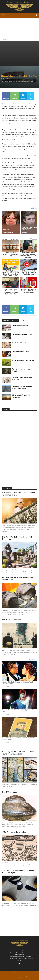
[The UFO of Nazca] (19, 808)
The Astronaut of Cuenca (20, 351)
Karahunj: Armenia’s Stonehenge (23, 360)
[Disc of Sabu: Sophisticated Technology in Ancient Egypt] (19, 888)
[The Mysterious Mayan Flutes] (6, 336)
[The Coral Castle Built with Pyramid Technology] (19, 555)
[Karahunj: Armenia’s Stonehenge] (6, 362)
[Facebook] (19, 963)
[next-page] (6, 404)
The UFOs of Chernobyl (11, 620)
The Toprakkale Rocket (20, 325)
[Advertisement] (19, 53)
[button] (3, 15)
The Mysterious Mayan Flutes (22, 334)
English (7, 39)
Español (16, 973)
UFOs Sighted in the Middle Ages (15, 832)
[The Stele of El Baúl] (6, 345)
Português (22, 973)
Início (2, 39)
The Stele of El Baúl (19, 343)
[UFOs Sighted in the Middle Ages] (19, 848)
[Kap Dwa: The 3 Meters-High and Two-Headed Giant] (19, 595)
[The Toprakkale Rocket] (6, 328)
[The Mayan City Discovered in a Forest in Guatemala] (6, 388)
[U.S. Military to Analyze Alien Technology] (6, 397)
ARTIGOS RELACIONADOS (10, 321)
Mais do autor (24, 321)
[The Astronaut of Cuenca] (6, 354)
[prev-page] (3, 404)
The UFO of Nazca (9, 792)
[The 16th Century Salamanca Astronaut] (6, 380)
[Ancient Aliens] (19, 6)
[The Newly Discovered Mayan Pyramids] (6, 371)
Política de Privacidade (19, 978)
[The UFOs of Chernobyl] (19, 635)
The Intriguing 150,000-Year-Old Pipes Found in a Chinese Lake (18, 753)
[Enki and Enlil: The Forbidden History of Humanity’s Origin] (19, 510)
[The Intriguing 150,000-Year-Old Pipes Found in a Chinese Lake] (19, 769)
